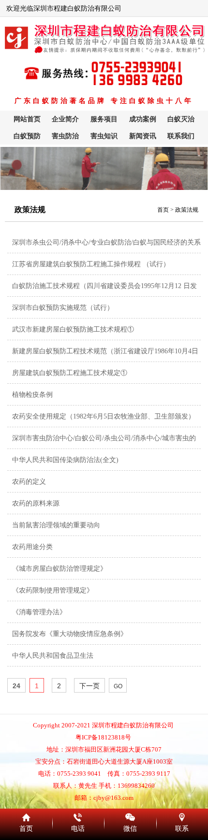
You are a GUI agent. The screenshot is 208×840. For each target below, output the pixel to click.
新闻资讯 (142, 136)
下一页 (89, 686)
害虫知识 (104, 136)
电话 (78, 816)
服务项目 (104, 119)
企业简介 (65, 119)
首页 (163, 209)
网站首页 (27, 119)
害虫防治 (65, 136)
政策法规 (186, 209)
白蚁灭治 (180, 119)
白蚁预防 (27, 136)
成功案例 (142, 119)
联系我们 (180, 136)
